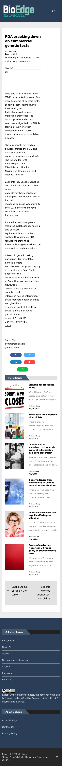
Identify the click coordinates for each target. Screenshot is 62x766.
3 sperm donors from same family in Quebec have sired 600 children (42, 483)
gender (6, 653)
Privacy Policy (9, 733)
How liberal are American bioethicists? (43, 416)
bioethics (7, 679)
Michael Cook (10, 51)
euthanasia (8, 640)
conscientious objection (15, 660)
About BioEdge (9, 720)
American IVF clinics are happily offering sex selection (42, 515)
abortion (6, 666)
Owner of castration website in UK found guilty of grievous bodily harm (43, 549)
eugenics (7, 673)
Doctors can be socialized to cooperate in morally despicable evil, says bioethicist (42, 448)
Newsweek (11, 284)
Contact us (8, 727)
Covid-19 (6, 647)
